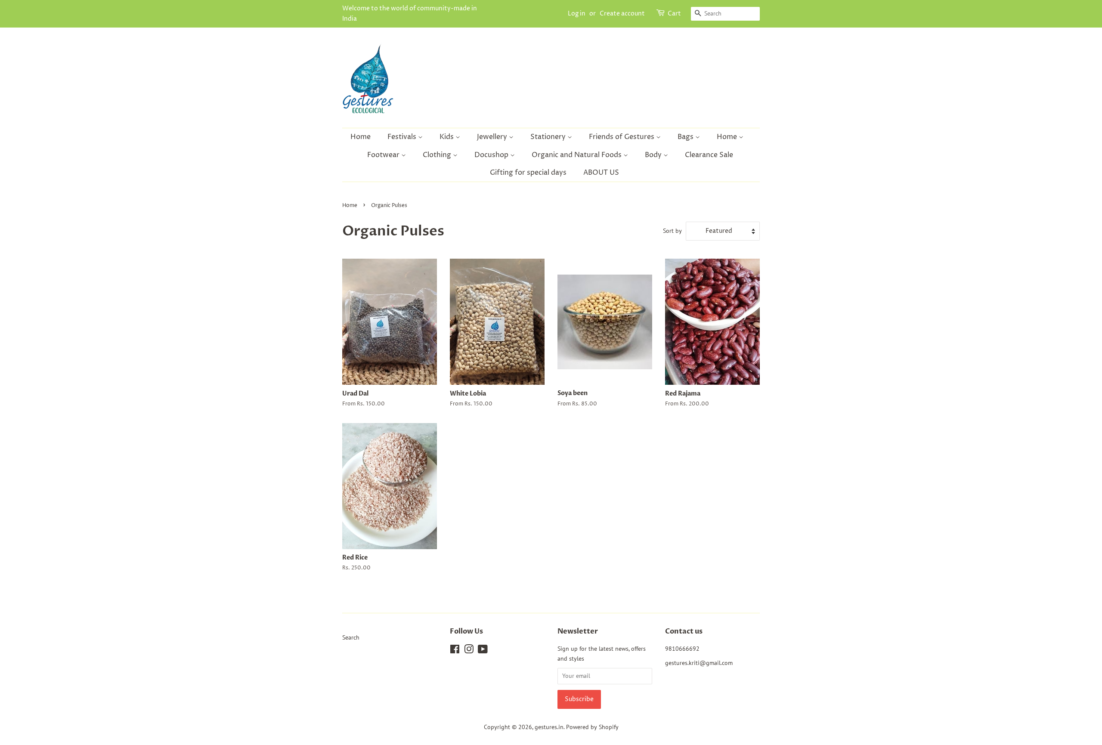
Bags (686, 137)
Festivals (402, 137)
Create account (622, 13)
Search (350, 637)
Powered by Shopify (592, 727)
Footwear (384, 155)
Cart (674, 13)
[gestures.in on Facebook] (455, 651)
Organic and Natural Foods (577, 155)
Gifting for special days (528, 172)
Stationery (548, 137)
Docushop (492, 155)
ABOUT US (601, 172)
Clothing (438, 155)
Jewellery (493, 137)
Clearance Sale (709, 155)
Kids (447, 137)
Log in (576, 13)
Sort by (672, 230)
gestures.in (549, 727)
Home (360, 137)
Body (654, 155)
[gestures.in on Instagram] (469, 651)
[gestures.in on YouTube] (483, 651)
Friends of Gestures (622, 137)
